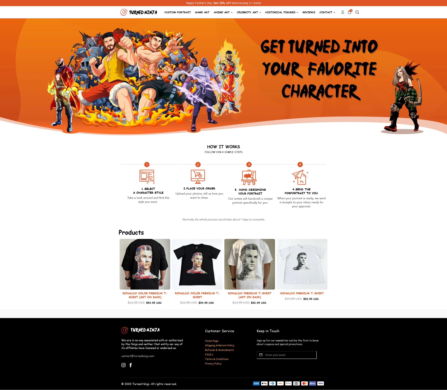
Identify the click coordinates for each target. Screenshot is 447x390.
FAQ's (209, 354)
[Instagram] (123, 365)
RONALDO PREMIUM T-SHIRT (302, 293)
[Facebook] (131, 365)
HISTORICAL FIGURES (280, 12)
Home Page (211, 340)
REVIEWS (309, 12)
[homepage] (139, 12)
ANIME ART (222, 12)
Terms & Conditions (216, 359)
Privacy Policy (213, 363)
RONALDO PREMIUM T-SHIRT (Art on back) (249, 295)
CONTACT (326, 12)
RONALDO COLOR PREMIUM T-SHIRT (197, 295)
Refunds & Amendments (219, 350)
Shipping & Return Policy (219, 345)
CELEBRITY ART (247, 12)
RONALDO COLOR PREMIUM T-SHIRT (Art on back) (145, 295)
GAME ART (202, 12)
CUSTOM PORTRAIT (177, 12)
